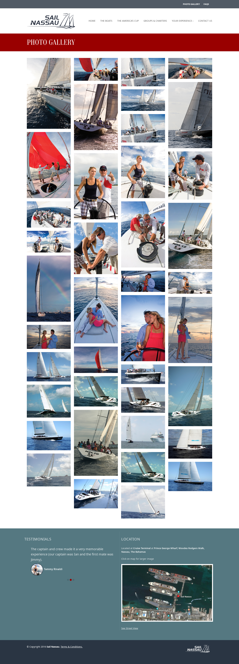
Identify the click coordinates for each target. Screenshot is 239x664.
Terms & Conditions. (72, 646)
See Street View (129, 628)
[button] (68, 569)
